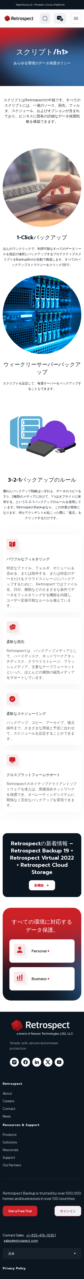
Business (39, 978)
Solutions (10, 1142)
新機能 (39, 885)
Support (9, 1157)
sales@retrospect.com (21, 1240)
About (7, 1093)
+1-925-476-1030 (40, 1235)
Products (10, 1134)
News (7, 1116)
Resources (10, 1150)
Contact (9, 1108)
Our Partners (12, 1165)
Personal (39, 951)
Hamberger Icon (76, 18)
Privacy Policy (14, 1268)
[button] (60, 18)
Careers (8, 1101)
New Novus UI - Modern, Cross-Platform (40, 4)
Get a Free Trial (20, 1211)
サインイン (68, 1211)
